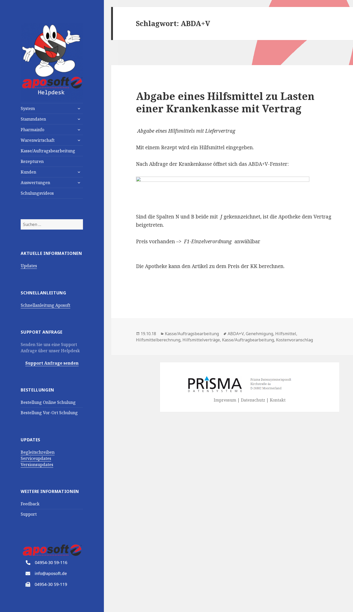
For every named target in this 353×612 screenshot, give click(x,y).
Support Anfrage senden (52, 363)
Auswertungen (35, 182)
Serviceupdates (36, 458)
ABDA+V (236, 333)
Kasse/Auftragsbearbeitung (48, 151)
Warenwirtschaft (38, 140)
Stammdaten (33, 119)
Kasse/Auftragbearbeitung (248, 340)
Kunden (28, 172)
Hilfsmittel (285, 333)
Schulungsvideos (37, 193)
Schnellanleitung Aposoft (45, 305)
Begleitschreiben (38, 452)
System (28, 108)
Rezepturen (32, 161)
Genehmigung (259, 333)
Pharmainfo (32, 129)
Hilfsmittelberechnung (158, 340)
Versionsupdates (37, 464)
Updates (29, 266)
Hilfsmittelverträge (201, 340)
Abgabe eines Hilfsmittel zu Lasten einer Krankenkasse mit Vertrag (225, 102)
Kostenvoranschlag (294, 340)
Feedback (30, 504)
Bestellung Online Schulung (48, 402)
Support (29, 514)
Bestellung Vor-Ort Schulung (49, 412)
